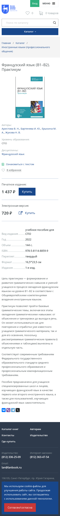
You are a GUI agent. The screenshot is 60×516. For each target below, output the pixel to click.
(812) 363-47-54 (39, 457)
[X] (18, 410)
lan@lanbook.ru (12, 467)
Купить (27, 192)
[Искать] (54, 22)
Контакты (8, 435)
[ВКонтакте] (4, 410)
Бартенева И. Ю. (30, 128)
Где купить (9, 441)
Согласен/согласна (20, 507)
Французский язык (13, 154)
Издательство (39, 435)
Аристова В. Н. (10, 128)
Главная (6, 43)
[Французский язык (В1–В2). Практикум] (30, 97)
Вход (35, 3)
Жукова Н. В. (13, 132)
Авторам (35, 429)
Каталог (20, 43)
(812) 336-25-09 (11, 457)
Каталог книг (10, 429)
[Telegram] (13, 410)
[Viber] (8, 410)
